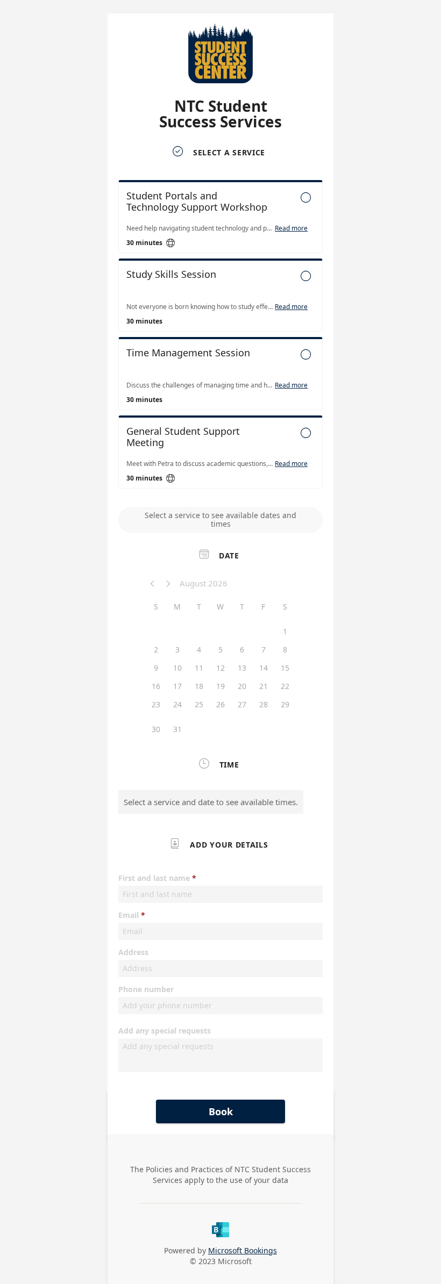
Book (221, 1111)
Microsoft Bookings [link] (242, 1250)
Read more (291, 228)
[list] (220, 337)
